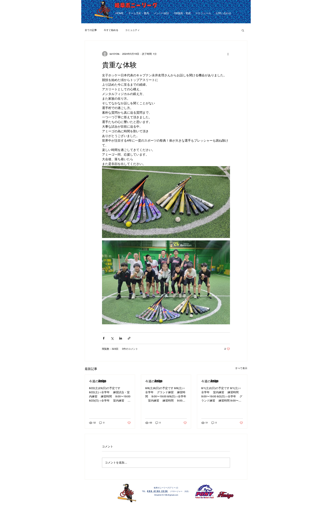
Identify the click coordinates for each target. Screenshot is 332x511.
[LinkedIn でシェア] (120, 338)
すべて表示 (241, 368)
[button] (243, 30)
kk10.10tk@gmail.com (168, 495)
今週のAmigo (97, 381)
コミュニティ (132, 30)
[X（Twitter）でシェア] (112, 338)
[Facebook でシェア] (103, 338)
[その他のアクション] (228, 54)
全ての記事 (91, 30)
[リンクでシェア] (129, 338)
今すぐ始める (111, 30)
